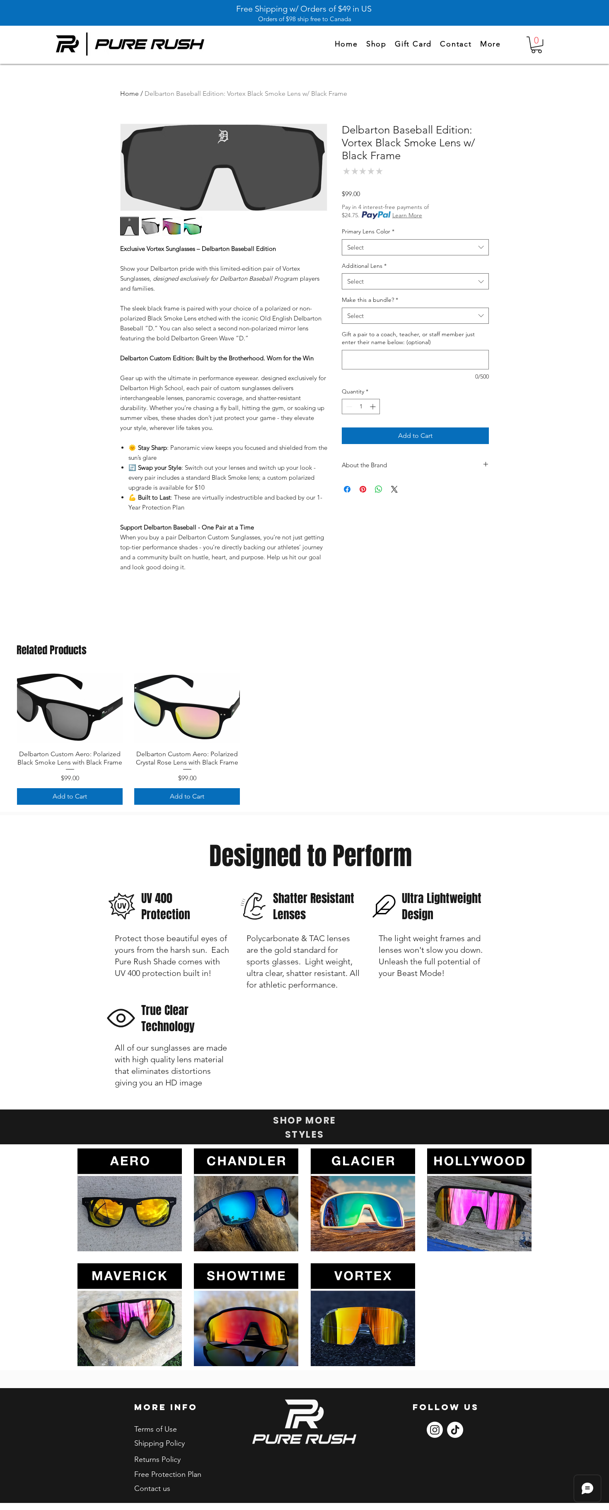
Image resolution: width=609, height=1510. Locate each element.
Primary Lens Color (368, 231)
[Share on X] (394, 489)
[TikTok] (455, 1430)
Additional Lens (364, 265)
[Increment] (373, 406)
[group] (304, 738)
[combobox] (415, 247)
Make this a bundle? (370, 299)
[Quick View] (70, 708)
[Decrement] (348, 406)
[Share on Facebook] (347, 489)
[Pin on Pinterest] (363, 489)
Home (129, 93)
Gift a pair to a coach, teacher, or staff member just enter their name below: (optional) (408, 338)
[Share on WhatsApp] (379, 489)
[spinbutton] (360, 406)
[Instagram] (435, 1430)
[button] (490, 44)
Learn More (407, 215)
